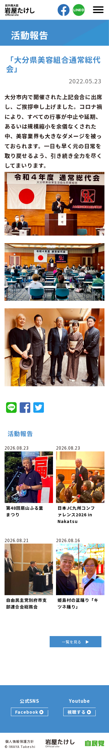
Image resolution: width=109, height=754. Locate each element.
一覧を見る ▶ (75, 641)
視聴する (77, 712)
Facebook (27, 712)
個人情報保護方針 (19, 741)
